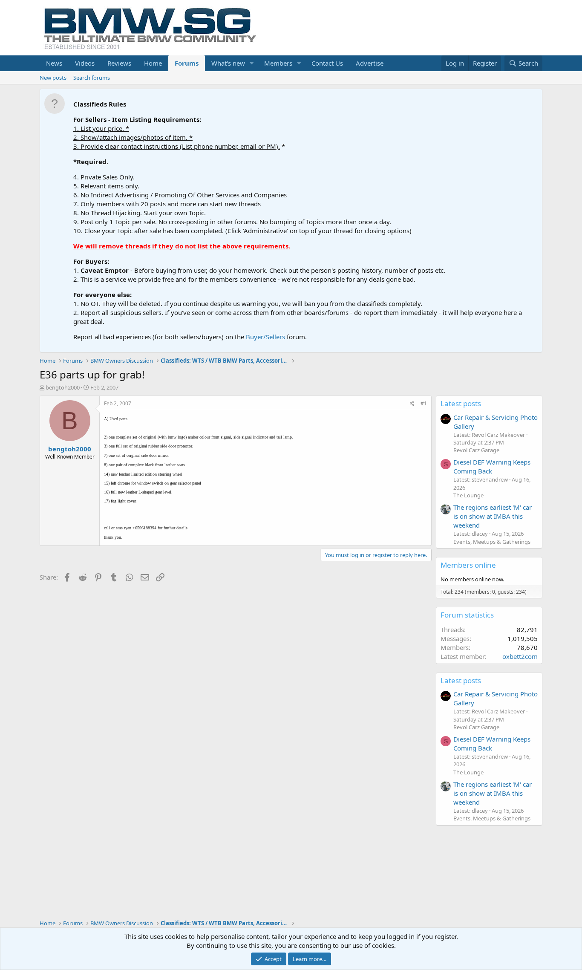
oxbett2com (520, 656)
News (54, 63)
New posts (53, 77)
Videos (85, 63)
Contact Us (327, 63)
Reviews (119, 63)
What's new (228, 63)
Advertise (369, 63)
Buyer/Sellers (265, 336)
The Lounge (468, 495)
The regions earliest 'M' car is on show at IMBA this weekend (492, 516)
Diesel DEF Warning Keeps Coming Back (491, 466)
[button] (252, 63)
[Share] (412, 404)
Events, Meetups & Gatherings (491, 542)
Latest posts (461, 403)
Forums (187, 63)
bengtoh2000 (63, 387)
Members (278, 63)
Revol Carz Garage (476, 450)
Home (153, 63)
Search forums (91, 77)
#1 (424, 403)
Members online (468, 565)
